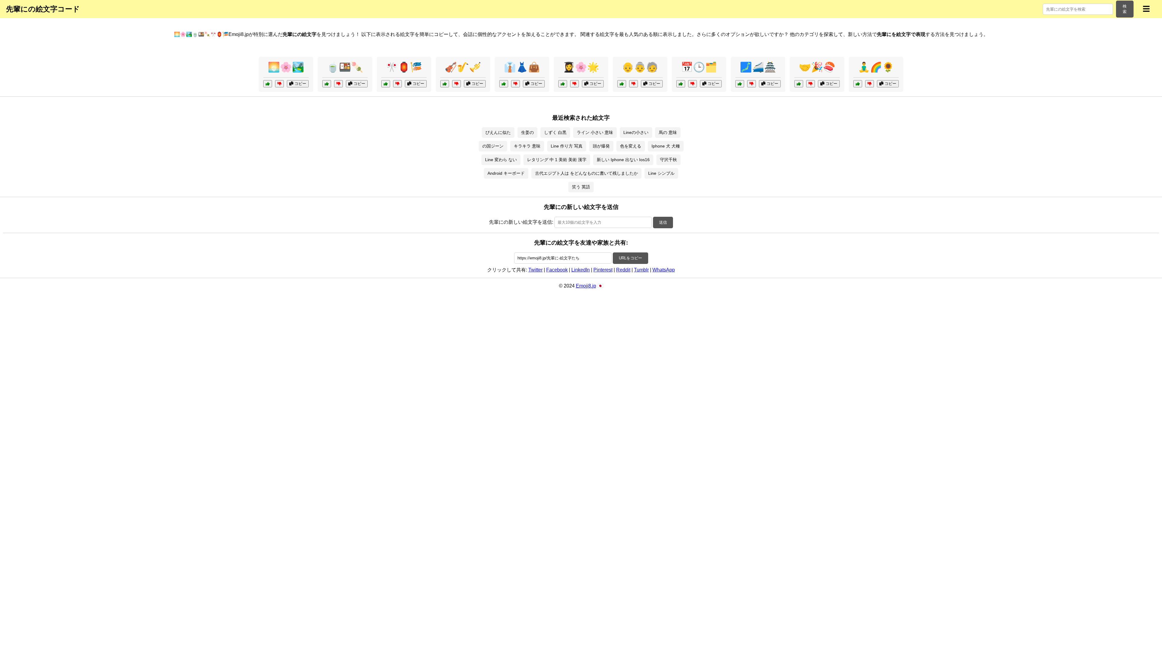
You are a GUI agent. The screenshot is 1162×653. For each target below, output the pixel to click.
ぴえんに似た (498, 132)
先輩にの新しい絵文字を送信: (521, 222)
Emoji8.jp (586, 285)
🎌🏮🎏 (404, 67)
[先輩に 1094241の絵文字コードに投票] (385, 83)
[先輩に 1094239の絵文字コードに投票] (621, 83)
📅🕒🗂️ (699, 67)
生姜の (527, 132)
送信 (663, 222)
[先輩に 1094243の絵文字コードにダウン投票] (515, 83)
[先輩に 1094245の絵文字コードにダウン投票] (869, 83)
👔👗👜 (522, 67)
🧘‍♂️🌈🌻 (876, 67)
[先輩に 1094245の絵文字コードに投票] (857, 83)
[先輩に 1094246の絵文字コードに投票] (680, 83)
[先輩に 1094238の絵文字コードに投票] (798, 83)
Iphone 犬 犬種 (666, 146)
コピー (299, 83)
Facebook (557, 269)
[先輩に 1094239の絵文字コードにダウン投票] (633, 83)
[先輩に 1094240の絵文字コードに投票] (326, 83)
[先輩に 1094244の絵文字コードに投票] (267, 83)
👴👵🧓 (640, 67)
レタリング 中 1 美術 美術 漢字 (556, 159)
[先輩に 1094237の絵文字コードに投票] (562, 83)
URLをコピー (630, 258)
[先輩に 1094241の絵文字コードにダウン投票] (397, 83)
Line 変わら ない (501, 159)
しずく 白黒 (555, 132)
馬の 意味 (668, 132)
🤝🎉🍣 (817, 67)
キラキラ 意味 (527, 146)
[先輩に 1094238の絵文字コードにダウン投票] (810, 83)
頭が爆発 (601, 146)
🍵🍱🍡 (345, 67)
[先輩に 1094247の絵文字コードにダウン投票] (456, 83)
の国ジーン (493, 146)
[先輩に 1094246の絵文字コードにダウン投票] (692, 83)
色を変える (630, 146)
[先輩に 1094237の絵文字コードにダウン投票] (574, 83)
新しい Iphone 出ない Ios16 (623, 159)
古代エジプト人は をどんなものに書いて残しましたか (586, 173)
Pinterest (602, 269)
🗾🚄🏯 (758, 67)
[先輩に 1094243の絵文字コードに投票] (503, 83)
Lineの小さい (635, 132)
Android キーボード (506, 173)
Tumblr (641, 269)
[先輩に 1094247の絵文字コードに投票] (444, 83)
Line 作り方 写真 (567, 146)
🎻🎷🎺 (463, 67)
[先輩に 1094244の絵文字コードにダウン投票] (279, 83)
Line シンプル (661, 173)
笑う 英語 (581, 186)
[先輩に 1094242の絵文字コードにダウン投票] (751, 83)
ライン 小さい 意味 (595, 132)
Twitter (535, 269)
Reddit (623, 269)
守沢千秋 (668, 159)
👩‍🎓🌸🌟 (581, 67)
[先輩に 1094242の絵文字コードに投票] (739, 83)
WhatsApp (663, 269)
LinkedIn (580, 269)
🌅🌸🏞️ (286, 67)
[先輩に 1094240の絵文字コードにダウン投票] (338, 83)
